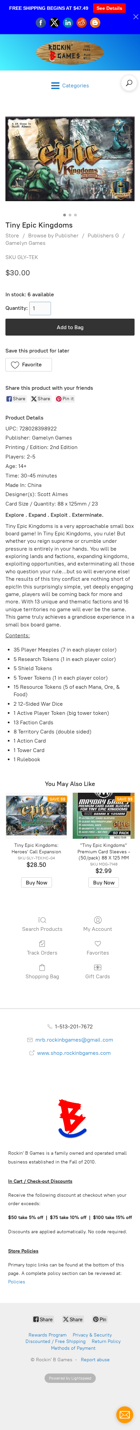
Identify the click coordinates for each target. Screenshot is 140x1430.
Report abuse (95, 1360)
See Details (109, 8)
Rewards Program (48, 1335)
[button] (28, 364)
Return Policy (106, 1341)
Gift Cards (97, 976)
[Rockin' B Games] (70, 52)
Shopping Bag (42, 976)
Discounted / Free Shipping (55, 1341)
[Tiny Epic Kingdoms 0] (70, 158)
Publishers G (103, 235)
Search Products (42, 929)
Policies (16, 1282)
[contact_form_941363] (124, 1414)
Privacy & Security (92, 1335)
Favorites (98, 952)
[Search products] (129, 83)
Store (12, 235)
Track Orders (42, 952)
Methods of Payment (73, 1348)
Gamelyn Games (25, 243)
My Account (97, 929)
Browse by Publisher (53, 235)
